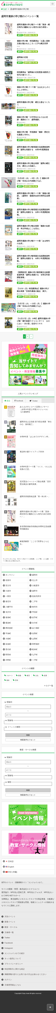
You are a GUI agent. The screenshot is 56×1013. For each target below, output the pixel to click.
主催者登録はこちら (13, 985)
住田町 (35, 633)
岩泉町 (8, 644)
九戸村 (35, 655)
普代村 (8, 649)
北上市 (35, 580)
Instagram (9, 948)
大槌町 (8, 639)
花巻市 (8, 580)
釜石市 (8, 601)
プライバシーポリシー (14, 964)
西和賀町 (9, 628)
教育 (28, 675)
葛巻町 (8, 617)
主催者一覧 (9, 932)
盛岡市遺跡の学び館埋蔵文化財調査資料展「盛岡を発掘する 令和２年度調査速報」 (33, 258)
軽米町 (35, 649)
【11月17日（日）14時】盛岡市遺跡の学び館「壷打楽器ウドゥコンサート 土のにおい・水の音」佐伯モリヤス (34, 321)
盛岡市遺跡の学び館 (30, 35)
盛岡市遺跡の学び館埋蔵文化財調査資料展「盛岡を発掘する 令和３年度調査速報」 (33, 212)
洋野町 (8, 660)
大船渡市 (35, 585)
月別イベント (10, 916)
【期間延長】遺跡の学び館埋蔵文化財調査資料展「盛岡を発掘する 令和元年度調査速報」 (33, 274)
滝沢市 (8, 612)
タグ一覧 (49, 686)
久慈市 (8, 591)
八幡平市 (9, 607)
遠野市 (35, 591)
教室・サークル (11, 927)
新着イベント (10, 922)
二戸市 (35, 601)
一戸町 (35, 660)
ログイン (8, 980)
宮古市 (8, 585)
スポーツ (9, 675)
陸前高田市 (36, 596)
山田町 (35, 639)
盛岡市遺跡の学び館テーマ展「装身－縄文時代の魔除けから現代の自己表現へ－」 (33, 27)
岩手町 (35, 617)
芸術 (16, 680)
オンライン (10, 575)
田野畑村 (35, 644)
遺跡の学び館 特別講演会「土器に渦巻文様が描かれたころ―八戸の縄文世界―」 (33, 43)
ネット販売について (13, 958)
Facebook (9, 943)
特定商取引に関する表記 (15, 969)
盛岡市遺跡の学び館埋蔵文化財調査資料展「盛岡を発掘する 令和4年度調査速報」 (33, 149)
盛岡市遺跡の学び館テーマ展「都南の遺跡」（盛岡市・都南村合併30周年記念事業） (33, 195)
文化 (36, 675)
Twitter (7, 938)
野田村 (8, 655)
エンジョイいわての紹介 (15, 953)
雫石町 (35, 612)
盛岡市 (20, 35)
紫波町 (8, 623)
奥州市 (35, 607)
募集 (19, 675)
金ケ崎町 (35, 628)
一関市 (8, 596)
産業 (45, 675)
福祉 (8, 680)
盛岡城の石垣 (22, 57)
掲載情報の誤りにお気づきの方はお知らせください (25, 974)
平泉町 (8, 633)
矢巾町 (35, 623)
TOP (5, 9)
